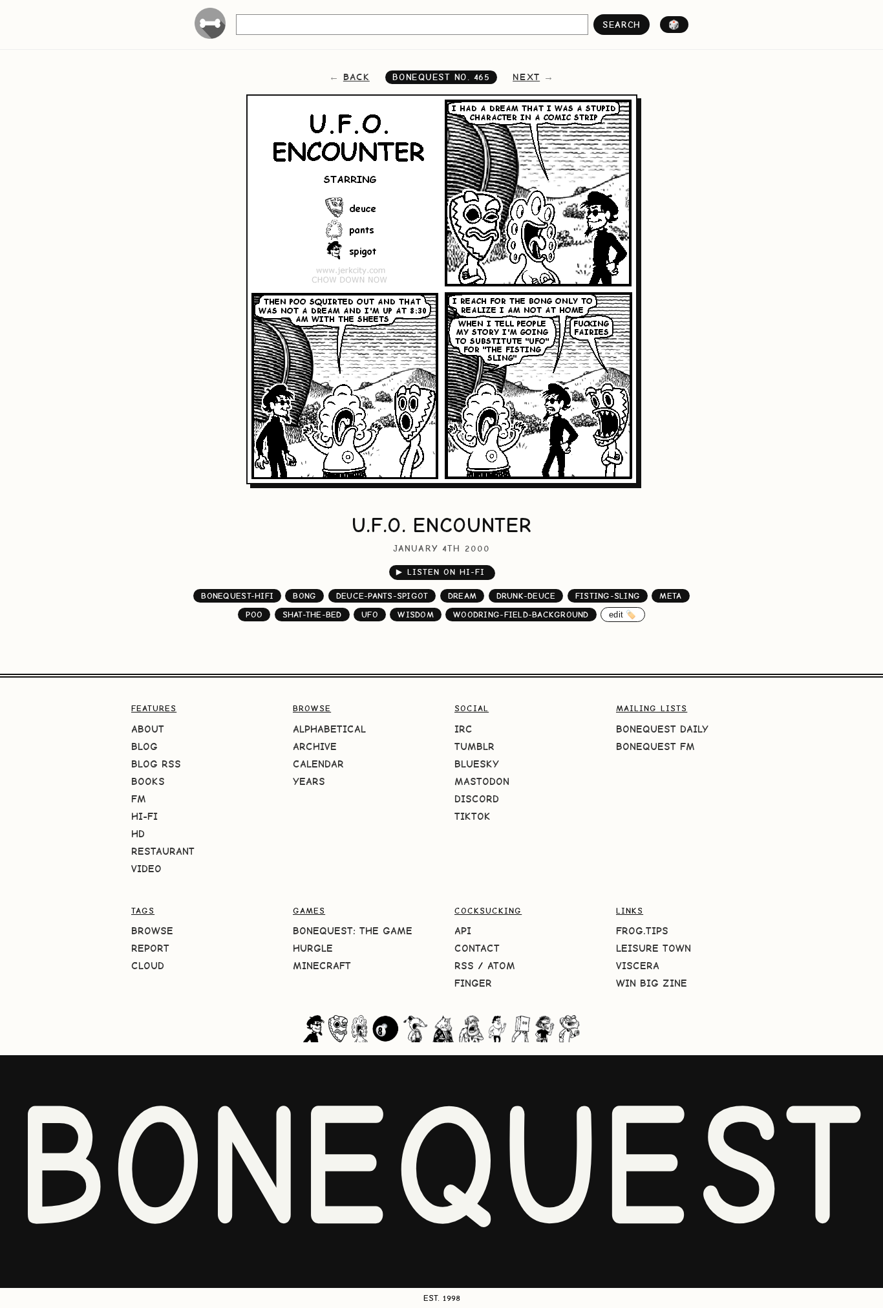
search (621, 24)
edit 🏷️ (623, 614)
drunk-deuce (526, 596)
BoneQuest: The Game (352, 931)
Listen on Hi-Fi (440, 572)
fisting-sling (607, 596)
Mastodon (481, 781)
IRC (463, 729)
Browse (152, 931)
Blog (144, 746)
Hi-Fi (144, 816)
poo (254, 614)
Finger (473, 983)
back (356, 77)
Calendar (318, 764)
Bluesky (476, 764)
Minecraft (322, 966)
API (462, 931)
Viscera (637, 966)
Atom (501, 966)
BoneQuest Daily (662, 729)
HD (138, 834)
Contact (477, 948)
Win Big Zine (651, 983)
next (526, 77)
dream (462, 596)
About (147, 729)
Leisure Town (653, 948)
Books (148, 781)
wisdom (416, 614)
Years (309, 781)
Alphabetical (329, 729)
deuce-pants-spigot (382, 596)
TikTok (472, 816)
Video (146, 869)
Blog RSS (156, 764)
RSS (464, 966)
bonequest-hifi (237, 596)
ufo (369, 614)
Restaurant (163, 851)
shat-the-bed (312, 614)
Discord (476, 799)
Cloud (147, 966)
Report (150, 948)
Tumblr (474, 746)
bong (304, 596)
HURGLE (313, 948)
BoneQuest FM (655, 746)
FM (138, 799)
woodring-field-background (520, 614)
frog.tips (642, 931)
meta (670, 596)
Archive (315, 746)
